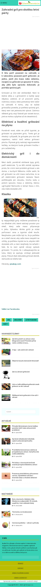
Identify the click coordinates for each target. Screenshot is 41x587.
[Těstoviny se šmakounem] (6, 514)
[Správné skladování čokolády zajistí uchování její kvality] (6, 441)
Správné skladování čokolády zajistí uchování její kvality (23, 440)
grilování (18, 320)
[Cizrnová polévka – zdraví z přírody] (6, 525)
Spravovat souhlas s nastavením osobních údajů (20, 581)
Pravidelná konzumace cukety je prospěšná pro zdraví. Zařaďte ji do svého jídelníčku (25, 452)
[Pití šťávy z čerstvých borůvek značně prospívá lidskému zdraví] (6, 465)
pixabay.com (15, 264)
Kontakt (20, 568)
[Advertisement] (20, 33)
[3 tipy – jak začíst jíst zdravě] (6, 352)
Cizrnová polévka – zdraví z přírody (25, 523)
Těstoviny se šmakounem (22, 512)
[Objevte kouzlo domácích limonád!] (6, 363)
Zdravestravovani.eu (16, 546)
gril (8, 320)
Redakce (20, 563)
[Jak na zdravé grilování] (6, 375)
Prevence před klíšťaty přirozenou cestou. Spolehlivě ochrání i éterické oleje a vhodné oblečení (25, 475)
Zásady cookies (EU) (20, 577)
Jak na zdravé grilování (21, 372)
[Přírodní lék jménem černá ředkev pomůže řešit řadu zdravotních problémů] (6, 428)
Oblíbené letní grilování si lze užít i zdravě (25, 396)
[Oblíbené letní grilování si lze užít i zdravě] (6, 397)
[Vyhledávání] (20, 412)
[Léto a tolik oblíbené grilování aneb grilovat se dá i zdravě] (6, 386)
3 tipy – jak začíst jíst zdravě (23, 350)
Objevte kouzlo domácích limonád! (25, 361)
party (5, 324)
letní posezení (31, 320)
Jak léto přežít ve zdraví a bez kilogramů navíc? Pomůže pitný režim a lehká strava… (24, 341)
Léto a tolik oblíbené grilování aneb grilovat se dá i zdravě (25, 385)
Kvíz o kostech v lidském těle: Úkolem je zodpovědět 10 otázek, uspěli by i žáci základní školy (24, 501)
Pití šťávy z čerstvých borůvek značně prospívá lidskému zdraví (24, 463)
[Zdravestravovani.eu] (29, 3)
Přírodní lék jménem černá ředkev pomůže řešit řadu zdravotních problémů (25, 428)
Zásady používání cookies (20, 573)
